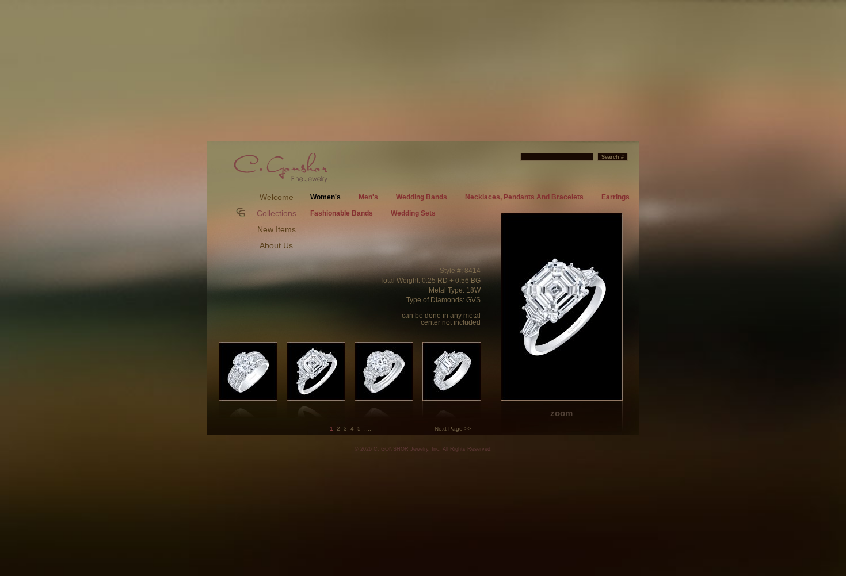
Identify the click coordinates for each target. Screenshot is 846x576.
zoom (561, 413)
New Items (276, 229)
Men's (368, 197)
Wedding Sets (413, 213)
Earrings (615, 197)
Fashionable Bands (341, 213)
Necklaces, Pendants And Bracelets (524, 197)
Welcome (277, 197)
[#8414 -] (562, 322)
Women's (325, 197)
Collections (276, 213)
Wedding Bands (421, 197)
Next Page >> (453, 428)
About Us (276, 245)
